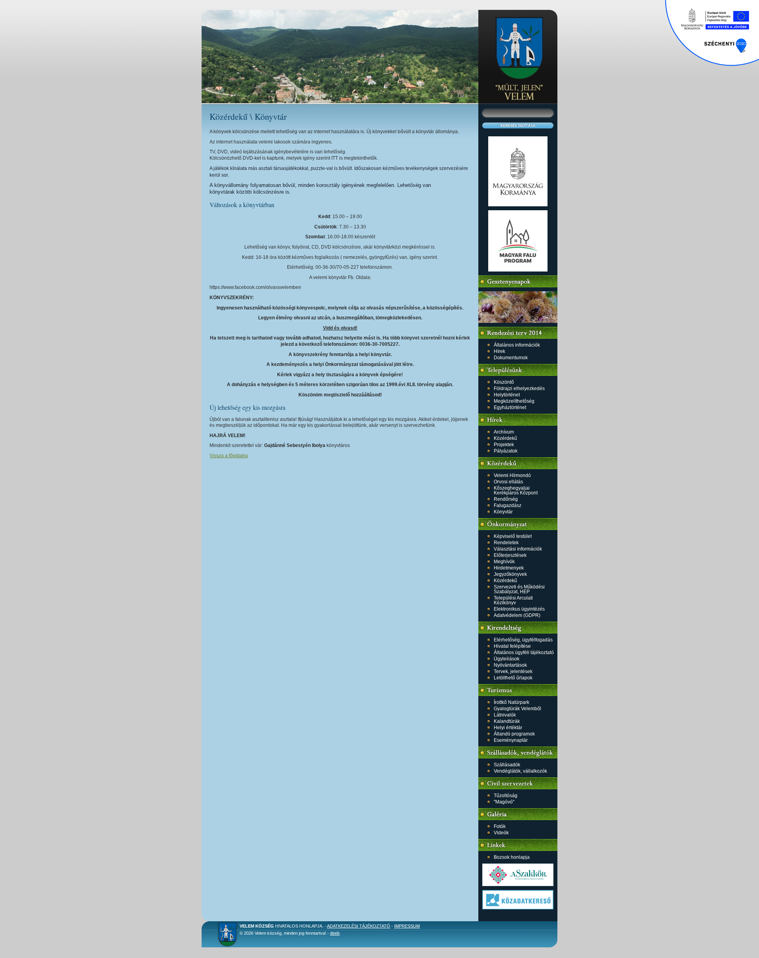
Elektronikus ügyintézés (519, 609)
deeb (335, 933)
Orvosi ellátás (508, 482)
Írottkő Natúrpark (511, 702)
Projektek (504, 444)
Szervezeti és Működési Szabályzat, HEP (519, 589)
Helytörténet (507, 395)
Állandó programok (514, 734)
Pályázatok (505, 451)
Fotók (500, 826)
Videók (501, 832)
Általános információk (517, 345)
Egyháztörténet (510, 407)
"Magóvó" (504, 802)
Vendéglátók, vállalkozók (520, 771)
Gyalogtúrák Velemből (517, 708)
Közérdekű (505, 438)
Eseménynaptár (511, 740)
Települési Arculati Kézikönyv (513, 600)
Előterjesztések (510, 555)
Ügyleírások (506, 659)
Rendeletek (506, 542)
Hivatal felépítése (512, 646)
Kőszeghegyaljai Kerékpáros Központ (516, 490)
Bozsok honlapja (512, 857)
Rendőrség (506, 499)
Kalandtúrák (507, 721)
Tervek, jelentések (513, 671)
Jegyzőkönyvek (510, 574)
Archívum (504, 432)
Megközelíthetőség (514, 401)
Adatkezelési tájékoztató (358, 926)
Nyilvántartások (510, 665)
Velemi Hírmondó (512, 475)
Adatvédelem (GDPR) (517, 615)
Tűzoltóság (505, 795)
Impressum (407, 926)
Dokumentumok (511, 357)
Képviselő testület (513, 536)
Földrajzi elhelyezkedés (519, 388)
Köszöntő (504, 382)
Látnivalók (505, 715)
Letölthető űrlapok (513, 678)
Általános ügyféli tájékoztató (524, 652)
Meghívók (504, 561)
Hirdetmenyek (509, 568)
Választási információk (518, 549)
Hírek (499, 351)
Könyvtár (503, 512)
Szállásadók (507, 765)
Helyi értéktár (508, 727)
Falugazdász (507, 505)
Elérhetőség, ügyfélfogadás (523, 640)
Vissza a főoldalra (229, 455)
